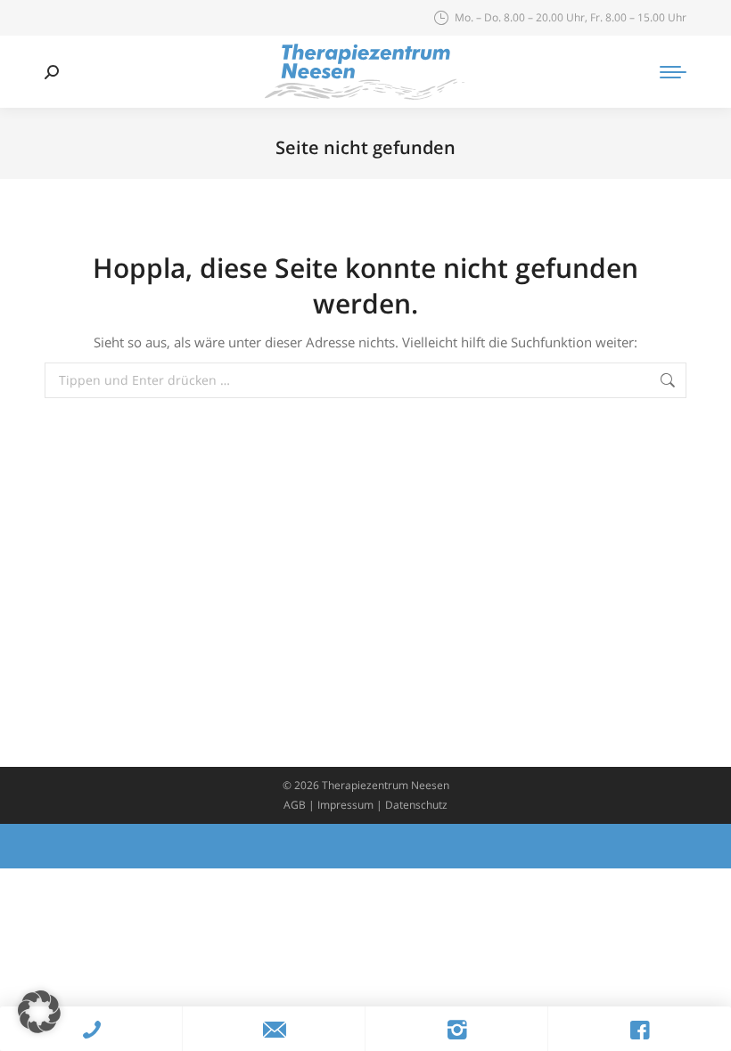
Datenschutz (416, 804)
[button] (39, 1012)
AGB (294, 804)
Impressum (345, 804)
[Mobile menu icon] (673, 72)
